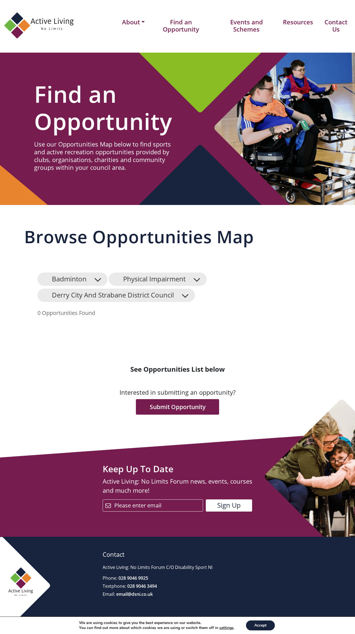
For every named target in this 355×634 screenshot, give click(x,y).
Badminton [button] (69, 278)
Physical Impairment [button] (154, 278)
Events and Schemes (246, 25)
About (131, 22)
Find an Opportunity (181, 25)
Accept (260, 625)
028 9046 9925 (132, 578)
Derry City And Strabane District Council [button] (113, 294)
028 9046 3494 (141, 586)
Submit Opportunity (178, 407)
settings (226, 627)
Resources (298, 21)
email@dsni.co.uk (134, 594)
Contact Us (336, 25)
